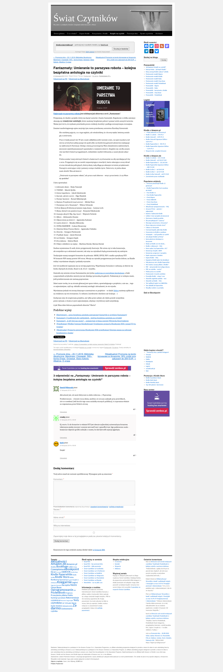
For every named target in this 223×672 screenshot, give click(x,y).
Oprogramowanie (62, 590)
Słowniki (63, 600)
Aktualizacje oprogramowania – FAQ (157, 207)
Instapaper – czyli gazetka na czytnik (157, 234)
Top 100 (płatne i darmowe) (154, 385)
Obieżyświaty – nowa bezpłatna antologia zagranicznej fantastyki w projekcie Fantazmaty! (91, 315)
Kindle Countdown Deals (153, 378)
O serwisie (118, 562)
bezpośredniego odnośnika (61, 349)
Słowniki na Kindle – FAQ (153, 281)
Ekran (53, 572)
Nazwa (57, 509)
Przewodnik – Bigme (152, 86)
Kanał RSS (87, 562)
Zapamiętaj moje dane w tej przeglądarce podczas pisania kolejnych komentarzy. (87, 536)
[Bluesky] (157, 51)
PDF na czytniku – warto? (154, 269)
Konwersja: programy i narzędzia (156, 253)
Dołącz (116, 290)
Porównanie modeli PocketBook (156, 83)
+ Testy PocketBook (152, 204)
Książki (70, 580)
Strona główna (59, 33)
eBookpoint (71, 569)
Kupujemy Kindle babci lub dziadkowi (157, 260)
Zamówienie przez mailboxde (155, 176)
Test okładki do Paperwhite (154, 285)
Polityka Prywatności (57, 664)
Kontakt (117, 564)
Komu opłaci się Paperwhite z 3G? (156, 248)
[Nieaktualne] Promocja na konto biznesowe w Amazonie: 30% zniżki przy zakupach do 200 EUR (116, 58)
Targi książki (69, 600)
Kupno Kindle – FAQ (152, 258)
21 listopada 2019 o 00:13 (68, 390)
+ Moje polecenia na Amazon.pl (156, 132)
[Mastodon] (167, 46)
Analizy (53, 567)
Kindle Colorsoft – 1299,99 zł (155, 137)
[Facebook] (146, 46)
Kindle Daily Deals (151, 380)
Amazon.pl (72, 564)
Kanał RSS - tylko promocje (92, 566)
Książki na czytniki (117, 33)
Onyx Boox (56, 587)
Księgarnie (64, 582)
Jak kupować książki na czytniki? (156, 67)
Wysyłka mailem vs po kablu (155, 288)
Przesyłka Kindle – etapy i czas (155, 276)
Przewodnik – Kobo (152, 88)
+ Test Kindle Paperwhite (153, 195)
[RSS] (162, 46)
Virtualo (148, 355)
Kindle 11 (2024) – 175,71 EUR (155, 158)
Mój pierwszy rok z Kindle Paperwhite (157, 262)
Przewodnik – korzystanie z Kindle (156, 90)
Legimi (148, 366)
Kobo (72, 577)
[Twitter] (151, 46)
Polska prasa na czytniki (153, 272)
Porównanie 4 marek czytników (155, 274)
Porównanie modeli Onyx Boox (155, 81)
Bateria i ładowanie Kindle (154, 214)
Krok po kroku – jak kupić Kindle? (156, 69)
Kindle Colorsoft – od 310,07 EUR (156, 160)
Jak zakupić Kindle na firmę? (155, 237)
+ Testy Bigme (150, 197)
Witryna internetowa (61, 525)
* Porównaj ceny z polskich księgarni (157, 352)
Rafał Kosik (104, 45)
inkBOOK (66, 572)
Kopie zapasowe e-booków (154, 255)
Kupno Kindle (84, 33)
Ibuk (147, 371)
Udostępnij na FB (60, 79)
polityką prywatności (116, 506)
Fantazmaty (87, 76)
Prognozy (69, 593)
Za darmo (95, 76)
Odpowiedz (63, 412)
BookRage (62, 566)
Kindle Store (62, 577)
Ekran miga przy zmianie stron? (156, 225)
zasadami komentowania (99, 506)
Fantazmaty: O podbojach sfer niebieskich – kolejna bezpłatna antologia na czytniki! (89, 318)
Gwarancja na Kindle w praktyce (156, 232)
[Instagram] (157, 46)
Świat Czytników (85, 18)
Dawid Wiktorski (66, 387)
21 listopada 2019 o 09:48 (68, 420)
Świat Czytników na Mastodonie (94, 578)
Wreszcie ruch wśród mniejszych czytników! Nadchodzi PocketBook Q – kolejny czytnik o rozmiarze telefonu (159, 564)
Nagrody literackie (56, 585)
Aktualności (59, 561)
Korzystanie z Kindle (99, 33)
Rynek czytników (146, 33)
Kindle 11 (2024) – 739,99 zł (154, 135)
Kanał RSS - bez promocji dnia (93, 564)
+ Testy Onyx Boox (151, 202)
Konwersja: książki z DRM (154, 251)
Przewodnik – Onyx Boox (153, 93)
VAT (63, 603)
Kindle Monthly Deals (152, 382)
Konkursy (55, 580)
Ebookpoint (149, 361)
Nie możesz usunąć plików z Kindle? (157, 265)
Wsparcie (118, 566)
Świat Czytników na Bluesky (92, 580)
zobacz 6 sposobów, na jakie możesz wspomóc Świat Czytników (94, 344)
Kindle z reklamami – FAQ (154, 246)
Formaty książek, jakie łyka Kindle (156, 230)
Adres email (59, 517)
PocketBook (58, 592)
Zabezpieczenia (67, 606)
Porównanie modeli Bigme (154, 74)
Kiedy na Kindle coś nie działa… (155, 244)
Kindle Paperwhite (61, 574)
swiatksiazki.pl (150, 368)
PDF (75, 590)
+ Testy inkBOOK (151, 200)
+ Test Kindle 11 (151, 193)
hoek (62, 443)
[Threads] (151, 51)
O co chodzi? (72, 33)
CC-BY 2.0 (79, 661)
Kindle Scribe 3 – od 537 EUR (155, 172)
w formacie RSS (99, 550)
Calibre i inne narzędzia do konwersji (157, 216)
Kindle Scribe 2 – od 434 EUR (155, 169)
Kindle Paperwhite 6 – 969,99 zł (156, 144)
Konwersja (64, 580)
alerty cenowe (90, 51)
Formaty (58, 572)
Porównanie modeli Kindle (154, 76)
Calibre (70, 567)
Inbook (148, 364)
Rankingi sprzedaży (58, 598)
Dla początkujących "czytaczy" (155, 220)
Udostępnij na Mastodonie (79, 79)
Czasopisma (57, 569)
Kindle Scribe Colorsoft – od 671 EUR (157, 174)
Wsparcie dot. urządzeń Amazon (156, 151)
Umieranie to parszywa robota (66, 114)
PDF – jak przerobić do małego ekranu (158, 267)
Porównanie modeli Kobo (154, 79)
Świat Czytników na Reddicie (93, 573)
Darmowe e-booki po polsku (154, 218)
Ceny (75, 567)
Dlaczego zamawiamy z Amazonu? (157, 223)
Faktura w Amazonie (152, 227)
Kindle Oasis (74, 572)
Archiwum (159, 33)
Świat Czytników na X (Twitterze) (94, 571)
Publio (148, 359)
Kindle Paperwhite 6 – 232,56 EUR (156, 162)
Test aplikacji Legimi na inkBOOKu (156, 283)
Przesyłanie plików (59, 595)
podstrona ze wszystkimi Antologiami (109, 273)
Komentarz (58, 479)
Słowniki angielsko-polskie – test (156, 278)
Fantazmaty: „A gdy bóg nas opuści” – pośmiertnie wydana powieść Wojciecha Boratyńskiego (92, 321)
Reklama (117, 569)
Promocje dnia (132, 33)
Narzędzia (66, 585)
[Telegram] (146, 51)
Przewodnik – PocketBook (154, 95)
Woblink (148, 357)
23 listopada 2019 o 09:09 (68, 445)
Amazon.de (58, 564)
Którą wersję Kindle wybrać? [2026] (157, 72)
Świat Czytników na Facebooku (93, 569)
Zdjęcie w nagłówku (57, 661)
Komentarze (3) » (105, 76)
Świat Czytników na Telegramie (94, 575)
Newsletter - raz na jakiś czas (93, 582)
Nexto (73, 585)
